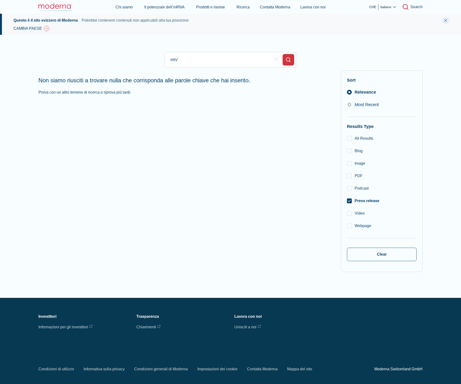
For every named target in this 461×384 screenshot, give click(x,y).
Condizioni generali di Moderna (161, 369)
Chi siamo (124, 7)
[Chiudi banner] (445, 20)
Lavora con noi (313, 7)
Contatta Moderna (275, 7)
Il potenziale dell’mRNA (164, 7)
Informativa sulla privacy (104, 369)
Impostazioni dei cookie (217, 369)
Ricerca (243, 7)
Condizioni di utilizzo (56, 369)
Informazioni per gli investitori (63, 327)
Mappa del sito (299, 369)
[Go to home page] (55, 6)
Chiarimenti (146, 327)
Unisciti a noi (245, 327)
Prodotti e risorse (210, 7)
